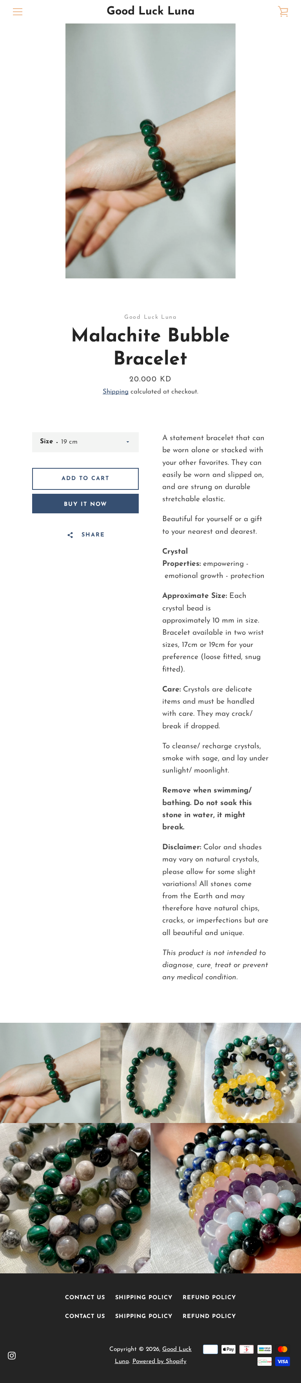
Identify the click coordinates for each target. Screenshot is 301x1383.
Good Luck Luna (151, 11)
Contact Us (85, 1298)
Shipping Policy (143, 1298)
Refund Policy (209, 1298)
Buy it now (85, 504)
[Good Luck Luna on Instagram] (12, 1355)
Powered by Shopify (159, 1361)
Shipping (116, 391)
